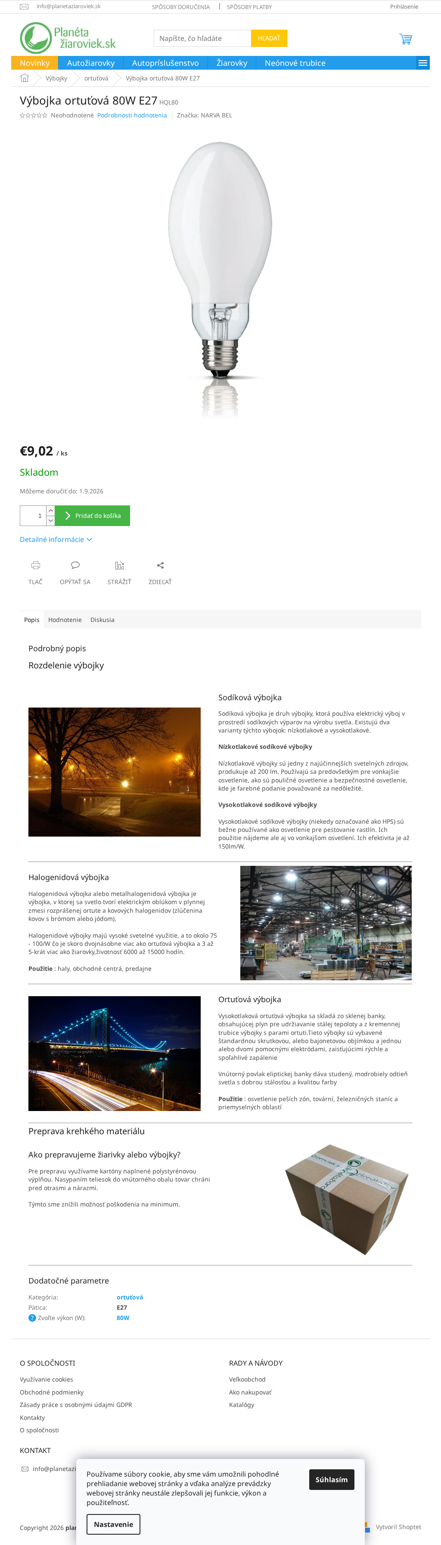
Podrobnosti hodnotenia (132, 115)
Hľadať (269, 38)
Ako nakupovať (250, 1392)
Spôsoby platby (249, 7)
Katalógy (241, 1404)
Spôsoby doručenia (181, 7)
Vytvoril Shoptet (398, 1527)
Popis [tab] (32, 620)
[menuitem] (34, 63)
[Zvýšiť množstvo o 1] (50, 511)
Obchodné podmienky (52, 1392)
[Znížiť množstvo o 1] (50, 521)
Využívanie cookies (46, 1379)
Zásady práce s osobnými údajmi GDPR (76, 1404)
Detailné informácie (52, 539)
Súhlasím (332, 1479)
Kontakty (32, 1417)
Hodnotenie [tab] (65, 620)
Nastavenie (113, 1524)
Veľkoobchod (247, 1379)
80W (123, 1318)
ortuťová (130, 1297)
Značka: (204, 115)
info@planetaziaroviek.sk (69, 1469)
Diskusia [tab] (102, 620)
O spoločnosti (39, 1430)
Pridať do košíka (98, 515)
